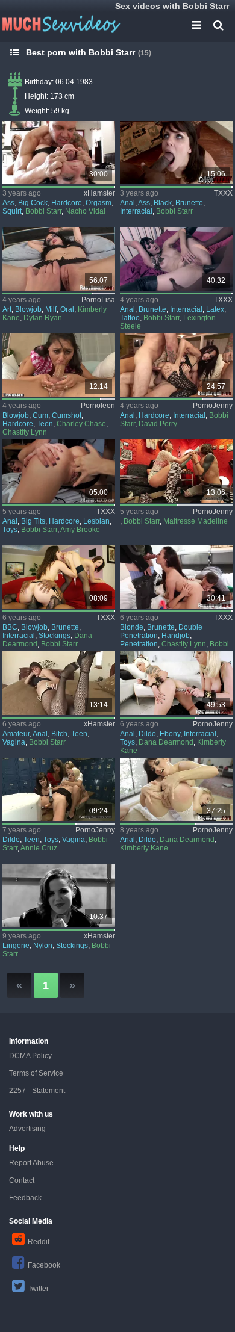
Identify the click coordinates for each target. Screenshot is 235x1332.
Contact (21, 1180)
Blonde (131, 627)
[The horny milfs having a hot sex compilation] (58, 258)
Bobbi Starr (43, 211)
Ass (8, 203)
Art (6, 309)
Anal (127, 203)
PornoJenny (213, 405)
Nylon (42, 945)
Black (163, 203)
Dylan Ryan (43, 318)
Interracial (136, 211)
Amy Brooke (80, 529)
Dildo (147, 734)
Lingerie (16, 945)
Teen (45, 424)
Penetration (139, 644)
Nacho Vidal (85, 211)
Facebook (44, 1265)
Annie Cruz (38, 848)
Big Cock (33, 203)
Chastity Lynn (24, 432)
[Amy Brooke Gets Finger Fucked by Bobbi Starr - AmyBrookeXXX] (58, 471)
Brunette (189, 203)
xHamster (99, 193)
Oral (67, 309)
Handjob (175, 635)
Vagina (13, 742)
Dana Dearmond (166, 742)
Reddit (38, 1242)
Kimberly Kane (144, 848)
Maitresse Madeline (195, 521)
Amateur (16, 734)
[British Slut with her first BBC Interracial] (58, 682)
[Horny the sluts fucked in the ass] (176, 789)
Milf (51, 309)
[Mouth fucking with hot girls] (58, 365)
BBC (9, 627)
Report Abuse (31, 1163)
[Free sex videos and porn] (60, 24)
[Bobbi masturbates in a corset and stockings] (58, 895)
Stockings (54, 635)
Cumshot (66, 415)
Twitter (38, 1288)
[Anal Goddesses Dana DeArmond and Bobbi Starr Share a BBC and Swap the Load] (58, 577)
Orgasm (98, 203)
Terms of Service (36, 1073)
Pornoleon (98, 405)
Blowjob (28, 309)
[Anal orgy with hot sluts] (176, 365)
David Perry (158, 424)
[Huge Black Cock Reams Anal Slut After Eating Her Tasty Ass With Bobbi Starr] (176, 152)
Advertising (27, 1128)
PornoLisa (98, 300)
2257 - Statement (37, 1090)
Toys (9, 529)
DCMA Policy (30, 1056)
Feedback (25, 1198)
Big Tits (33, 521)
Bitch (59, 734)
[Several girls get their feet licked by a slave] (176, 471)
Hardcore (66, 203)
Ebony (170, 734)
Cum (40, 415)
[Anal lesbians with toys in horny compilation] (176, 682)
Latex (215, 309)
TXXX (223, 193)
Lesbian (96, 521)
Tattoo (130, 318)
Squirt (12, 211)
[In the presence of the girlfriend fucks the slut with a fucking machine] (58, 789)
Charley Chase (81, 424)
